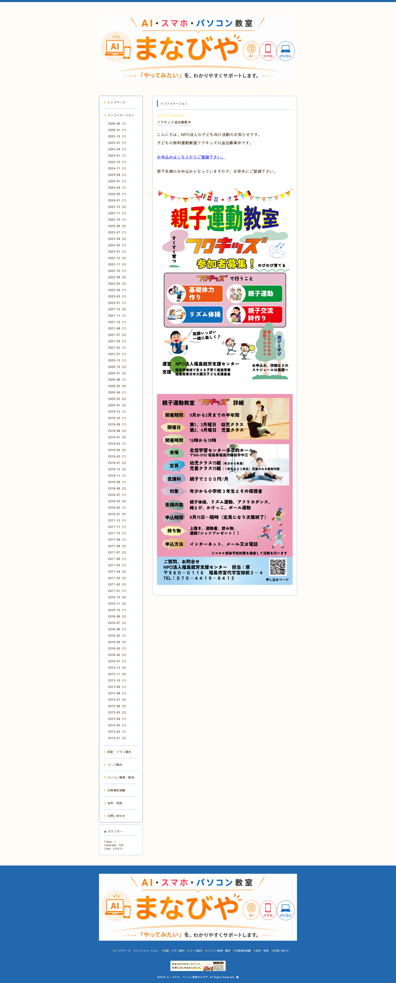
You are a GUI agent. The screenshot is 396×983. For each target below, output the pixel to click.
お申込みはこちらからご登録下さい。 (191, 157)
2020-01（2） (118, 405)
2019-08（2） (118, 431)
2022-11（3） (118, 264)
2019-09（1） (118, 424)
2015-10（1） (118, 680)
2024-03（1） (118, 194)
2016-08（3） (118, 616)
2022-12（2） (118, 258)
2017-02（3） (118, 584)
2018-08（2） (118, 488)
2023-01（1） (118, 251)
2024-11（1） (118, 168)
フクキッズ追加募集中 (174, 122)
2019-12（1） (118, 411)
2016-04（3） (118, 642)
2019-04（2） (118, 450)
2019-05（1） (118, 443)
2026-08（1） (118, 123)
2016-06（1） (118, 629)
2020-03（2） (118, 399)
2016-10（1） (118, 610)
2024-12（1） (118, 162)
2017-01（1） (118, 591)
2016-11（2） (118, 603)
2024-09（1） (118, 175)
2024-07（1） (118, 181)
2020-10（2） (118, 367)
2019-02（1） (118, 456)
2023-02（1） (118, 245)
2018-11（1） (118, 475)
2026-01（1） (118, 130)
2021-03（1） (118, 347)
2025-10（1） (118, 136)
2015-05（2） (118, 712)
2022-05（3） (118, 283)
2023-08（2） (118, 226)
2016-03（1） (118, 648)
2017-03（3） (118, 578)
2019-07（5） (118, 437)
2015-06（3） (118, 706)
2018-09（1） (118, 482)
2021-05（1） (118, 341)
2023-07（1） (118, 232)
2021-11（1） (118, 315)
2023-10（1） (118, 219)
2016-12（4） (118, 597)
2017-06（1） (118, 559)
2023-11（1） (118, 213)
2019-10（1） (118, 418)
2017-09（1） (118, 539)
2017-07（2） (118, 552)
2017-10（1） (118, 533)
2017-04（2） (118, 571)
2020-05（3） (118, 386)
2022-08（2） (118, 277)
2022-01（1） (118, 303)
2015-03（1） (118, 725)
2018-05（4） (118, 501)
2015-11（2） (118, 674)
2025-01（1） (118, 155)
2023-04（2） (118, 239)
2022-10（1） (118, 271)
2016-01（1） (118, 661)
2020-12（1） (118, 360)
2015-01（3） (118, 738)
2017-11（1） (118, 527)
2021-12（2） (118, 309)
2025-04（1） (118, 149)
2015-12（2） (118, 667)
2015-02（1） (118, 731)
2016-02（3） (118, 655)
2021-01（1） (118, 354)
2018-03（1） (118, 507)
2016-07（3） (118, 623)
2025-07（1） (118, 143)
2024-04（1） (118, 187)
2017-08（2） (118, 546)
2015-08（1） (118, 693)
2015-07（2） (118, 699)
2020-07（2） (118, 373)
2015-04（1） (118, 719)
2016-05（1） (118, 635)
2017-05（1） (118, 565)
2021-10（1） (118, 322)
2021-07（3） (118, 335)
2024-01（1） (118, 200)
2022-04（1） (118, 290)
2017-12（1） (118, 520)
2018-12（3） (118, 469)
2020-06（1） (118, 379)
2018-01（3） (118, 514)
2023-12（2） (118, 207)
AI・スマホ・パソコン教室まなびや (187, 977)
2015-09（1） (118, 687)
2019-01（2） (118, 463)
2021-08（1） (118, 328)
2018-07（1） (118, 495)
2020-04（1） (118, 392)
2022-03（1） (118, 296)
